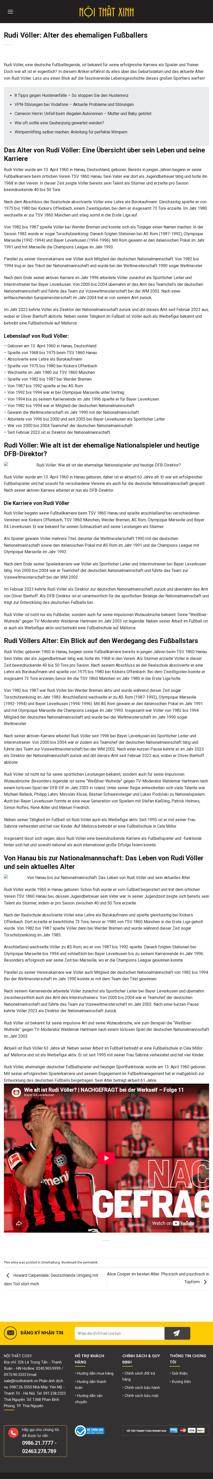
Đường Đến (181, 1382)
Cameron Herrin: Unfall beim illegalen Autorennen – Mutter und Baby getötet (83, 113)
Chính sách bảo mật (141, 1396)
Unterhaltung (50, 1262)
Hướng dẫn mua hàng (95, 1373)
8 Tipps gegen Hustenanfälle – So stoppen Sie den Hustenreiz (72, 95)
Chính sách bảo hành (142, 1388)
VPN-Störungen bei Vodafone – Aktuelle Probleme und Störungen (74, 104)
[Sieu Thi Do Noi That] (106, 11)
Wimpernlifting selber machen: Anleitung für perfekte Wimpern (71, 132)
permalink (90, 1262)
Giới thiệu (180, 1373)
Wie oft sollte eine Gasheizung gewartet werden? (59, 122)
